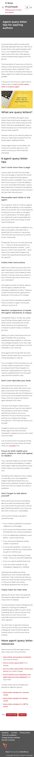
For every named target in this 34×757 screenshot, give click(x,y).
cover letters (12, 714)
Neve (8, 752)
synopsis (12, 446)
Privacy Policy (25, 733)
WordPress (24, 752)
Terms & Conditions (9, 735)
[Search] (31, 7)
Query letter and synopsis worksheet (17, 657)
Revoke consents (8, 740)
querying (22, 714)
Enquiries (5, 733)
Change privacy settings (11, 737)
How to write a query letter (13, 663)
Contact (14, 733)
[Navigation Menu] (27, 7)
